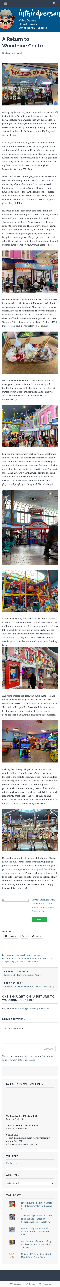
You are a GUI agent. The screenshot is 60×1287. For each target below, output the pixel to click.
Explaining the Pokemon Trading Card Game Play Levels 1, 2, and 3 (37, 1205)
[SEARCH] (54, 3)
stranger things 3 (9, 962)
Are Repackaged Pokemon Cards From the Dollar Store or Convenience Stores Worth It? (36, 1218)
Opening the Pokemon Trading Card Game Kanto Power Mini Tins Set (36, 1244)
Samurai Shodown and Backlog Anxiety (23, 973)
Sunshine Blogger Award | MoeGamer (30, 1008)
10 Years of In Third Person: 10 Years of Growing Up (29, 985)
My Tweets (11, 1163)
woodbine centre (31, 962)
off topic (8, 955)
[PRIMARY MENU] (6, 3)
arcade (7, 958)
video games (34, 955)
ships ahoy (34, 958)
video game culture (20, 955)
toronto (20, 962)
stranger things (45, 958)
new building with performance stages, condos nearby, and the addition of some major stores (29, 869)
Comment (48, 1049)
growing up (16, 958)
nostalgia (25, 958)
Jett (20, 53)
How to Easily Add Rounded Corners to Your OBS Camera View (35, 1231)
